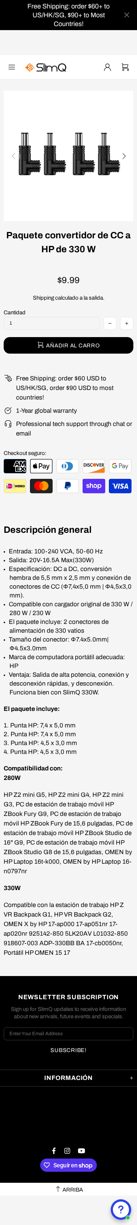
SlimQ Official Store (46, 67)
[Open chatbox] (121, 1209)
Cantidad (15, 312)
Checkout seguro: (25, 453)
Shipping (43, 298)
